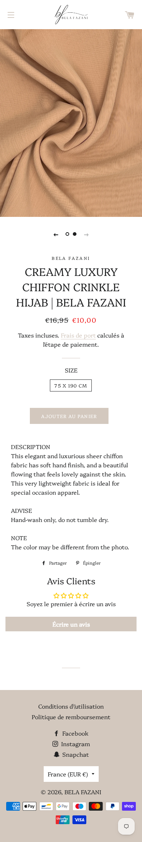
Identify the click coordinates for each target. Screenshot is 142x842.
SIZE (71, 370)
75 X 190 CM (70, 385)
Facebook (74, 733)
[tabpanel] (71, 122)
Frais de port (78, 335)
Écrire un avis (71, 624)
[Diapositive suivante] (86, 234)
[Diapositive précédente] (56, 234)
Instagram (75, 744)
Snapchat (75, 754)
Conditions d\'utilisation (71, 706)
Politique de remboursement (71, 717)
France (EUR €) (68, 774)
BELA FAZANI (82, 792)
